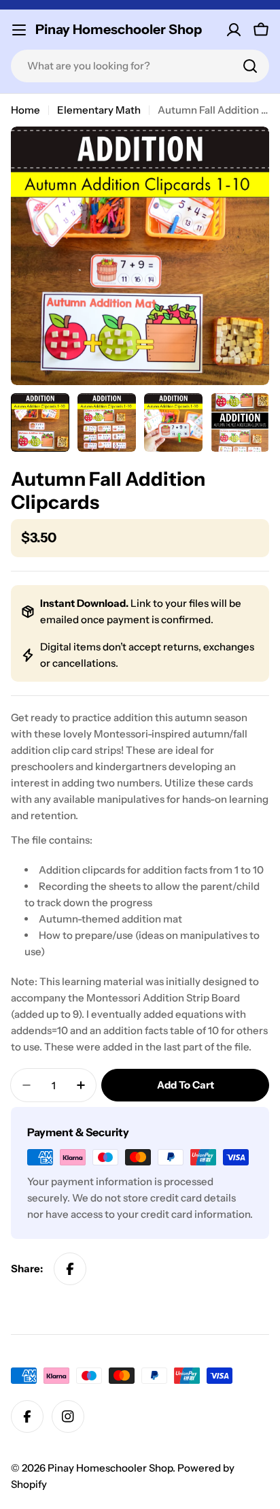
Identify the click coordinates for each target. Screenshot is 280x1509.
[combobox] (140, 66)
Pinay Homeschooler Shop (118, 29)
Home (25, 109)
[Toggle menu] (19, 30)
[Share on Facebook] (70, 1269)
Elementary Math (99, 109)
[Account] (234, 30)
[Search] (250, 66)
